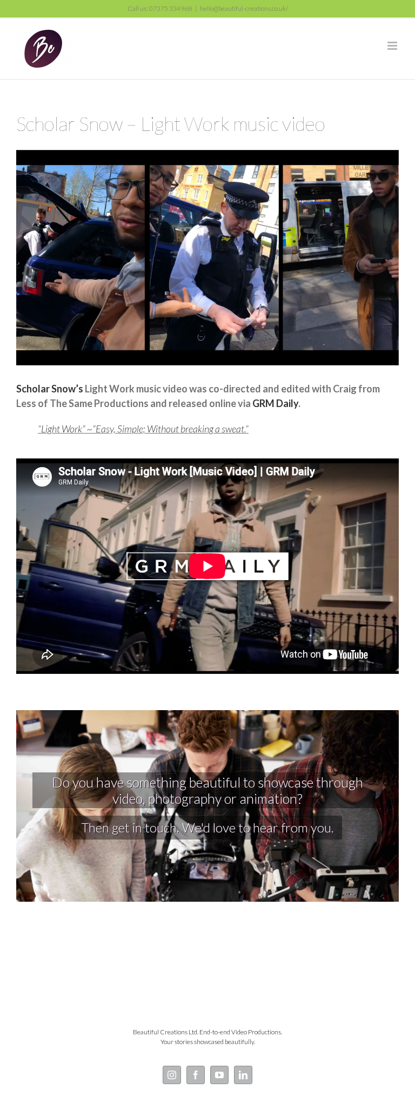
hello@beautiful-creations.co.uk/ (244, 8)
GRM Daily (275, 403)
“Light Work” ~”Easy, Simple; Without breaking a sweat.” (143, 429)
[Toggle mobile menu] (393, 45)
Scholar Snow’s (49, 389)
